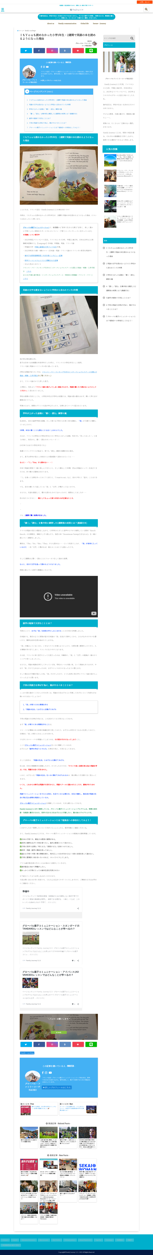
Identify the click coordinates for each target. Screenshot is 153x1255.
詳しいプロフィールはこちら (51, 80)
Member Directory (28, 1240)
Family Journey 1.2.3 (72, 1252)
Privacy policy (70, 1240)
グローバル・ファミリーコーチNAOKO (29, 81)
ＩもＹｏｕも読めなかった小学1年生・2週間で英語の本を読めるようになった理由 (57, 100)
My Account (44, 1240)
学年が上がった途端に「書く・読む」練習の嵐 (45, 109)
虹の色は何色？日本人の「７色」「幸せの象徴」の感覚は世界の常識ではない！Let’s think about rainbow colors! (125, 158)
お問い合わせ (145, 2)
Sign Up (98, 1240)
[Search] (132, 38)
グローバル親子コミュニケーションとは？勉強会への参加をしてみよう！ (54, 127)
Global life (85, 23)
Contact (5, 1240)
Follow (59, 1025)
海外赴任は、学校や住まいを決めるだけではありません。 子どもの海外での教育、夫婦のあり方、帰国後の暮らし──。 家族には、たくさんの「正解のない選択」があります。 (77, 17)
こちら (28, 271)
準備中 (130, 1240)
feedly (59, 1032)
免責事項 (120, 1240)
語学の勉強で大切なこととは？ (39, 118)
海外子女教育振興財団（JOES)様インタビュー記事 (43, 255)
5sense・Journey (99, 23)
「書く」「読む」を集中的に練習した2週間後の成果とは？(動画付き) (52, 114)
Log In (15, 1240)
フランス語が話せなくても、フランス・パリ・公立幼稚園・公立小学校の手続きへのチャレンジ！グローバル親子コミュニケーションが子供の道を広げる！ (125, 219)
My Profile (56, 1240)
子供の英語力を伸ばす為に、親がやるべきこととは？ (47, 123)
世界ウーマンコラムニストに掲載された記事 (41, 260)
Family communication (67, 23)
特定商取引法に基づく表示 (11, 1245)
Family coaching (27, 1053)
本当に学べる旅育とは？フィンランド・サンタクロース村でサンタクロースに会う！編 (125, 203)
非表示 (49, 91)
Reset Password (85, 1240)
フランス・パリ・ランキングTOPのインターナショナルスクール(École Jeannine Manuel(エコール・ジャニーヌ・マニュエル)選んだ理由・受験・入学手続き (125, 173)
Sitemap (109, 1240)
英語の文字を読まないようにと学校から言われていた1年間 (49, 104)
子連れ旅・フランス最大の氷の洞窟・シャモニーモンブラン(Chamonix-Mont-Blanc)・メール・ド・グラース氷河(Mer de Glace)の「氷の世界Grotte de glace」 (125, 188)
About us (50, 23)
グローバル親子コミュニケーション (38, 745)
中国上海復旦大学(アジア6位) (46, 247)
